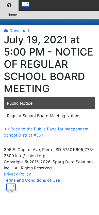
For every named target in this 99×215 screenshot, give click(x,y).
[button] (9, 5)
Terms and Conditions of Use (32, 180)
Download (18, 30)
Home (12, 14)
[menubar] (17, 5)
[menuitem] (9, 5)
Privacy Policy (17, 174)
